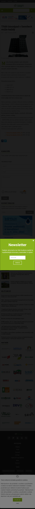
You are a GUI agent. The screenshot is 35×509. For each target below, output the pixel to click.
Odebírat (17, 262)
